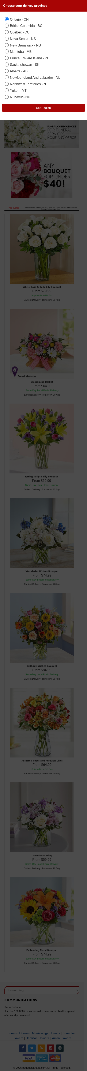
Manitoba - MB (20, 51)
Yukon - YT (18, 90)
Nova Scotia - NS (22, 39)
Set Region (43, 107)
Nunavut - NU (19, 97)
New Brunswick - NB (25, 45)
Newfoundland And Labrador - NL (34, 77)
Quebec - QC (19, 32)
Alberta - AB (18, 71)
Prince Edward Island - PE (29, 58)
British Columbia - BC (25, 26)
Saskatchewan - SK (24, 64)
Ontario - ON (19, 19)
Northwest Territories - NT (28, 84)
